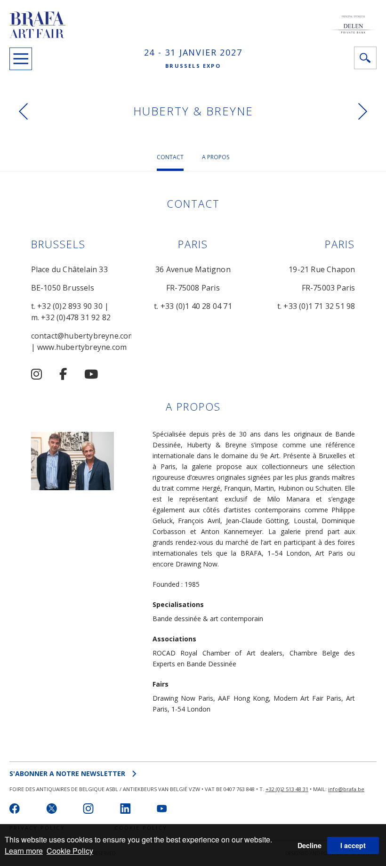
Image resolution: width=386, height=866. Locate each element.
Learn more (24, 850)
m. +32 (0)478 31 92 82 (71, 317)
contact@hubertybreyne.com (83, 336)
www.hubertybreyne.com (82, 347)
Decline (310, 845)
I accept (353, 845)
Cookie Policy (70, 850)
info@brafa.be (346, 789)
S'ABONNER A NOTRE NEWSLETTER (67, 773)
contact (170, 157)
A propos (215, 157)
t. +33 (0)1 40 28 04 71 (193, 306)
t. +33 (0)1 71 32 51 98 (316, 306)
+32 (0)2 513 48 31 (286, 789)
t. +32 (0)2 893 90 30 (67, 306)
